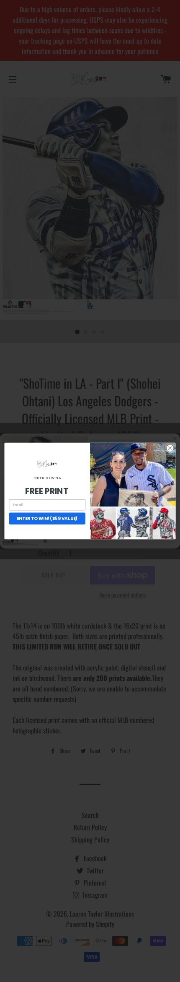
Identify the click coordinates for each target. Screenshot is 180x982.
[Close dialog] (170, 448)
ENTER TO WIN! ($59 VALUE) (47, 518)
